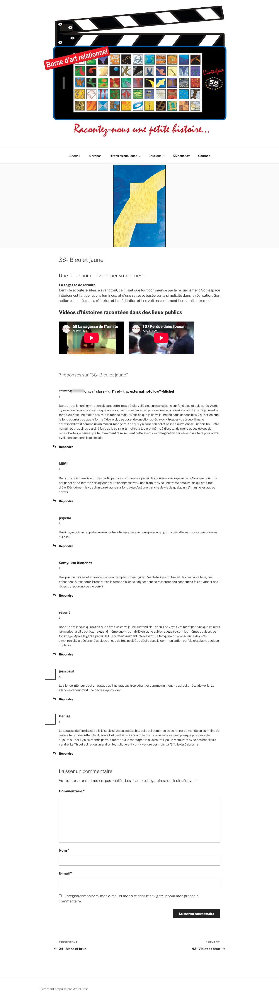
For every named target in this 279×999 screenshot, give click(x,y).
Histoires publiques (123, 156)
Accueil (74, 156)
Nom (64, 850)
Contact (204, 156)
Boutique (155, 156)
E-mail (65, 873)
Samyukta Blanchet (75, 563)
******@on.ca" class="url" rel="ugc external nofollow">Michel (116, 391)
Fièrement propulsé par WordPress (64, 989)
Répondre (66, 447)
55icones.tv (181, 156)
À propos (94, 156)
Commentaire (72, 791)
